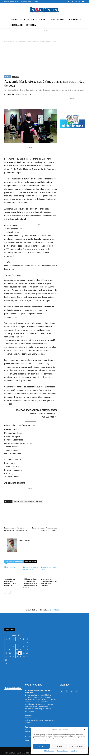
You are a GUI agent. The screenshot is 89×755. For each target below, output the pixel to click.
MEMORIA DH (16, 25)
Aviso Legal (74, 751)
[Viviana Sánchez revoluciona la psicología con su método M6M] (12, 571)
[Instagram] (75, 1)
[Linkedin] (42, 103)
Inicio (5, 41)
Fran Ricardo (10, 94)
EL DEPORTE (73, 20)
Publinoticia (16, 76)
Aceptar (41, 746)
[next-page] (9, 592)
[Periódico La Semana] (44, 10)
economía (39, 501)
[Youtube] (83, 1)
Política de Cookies (49, 751)
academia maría (18, 501)
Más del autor (30, 562)
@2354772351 (56, 610)
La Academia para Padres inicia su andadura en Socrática (44, 529)
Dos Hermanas (29, 501)
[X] (79, 1)
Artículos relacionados (14, 562)
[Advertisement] (44, 59)
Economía (13, 41)
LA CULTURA (30, 20)
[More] (52, 103)
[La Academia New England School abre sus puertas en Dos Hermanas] (49, 571)
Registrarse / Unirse (26, 1)
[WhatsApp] (32, 103)
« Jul (5, 663)
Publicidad (35, 1)
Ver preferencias (77, 746)
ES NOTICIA (16, 20)
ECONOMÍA (31, 25)
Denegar (59, 746)
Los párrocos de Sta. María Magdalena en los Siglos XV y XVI (16, 529)
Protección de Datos (62, 751)
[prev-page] (5, 592)
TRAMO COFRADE (57, 20)
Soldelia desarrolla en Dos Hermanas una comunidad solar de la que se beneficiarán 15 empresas (30, 583)
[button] (85, 730)
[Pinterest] (47, 103)
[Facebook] (72, 1)
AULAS (42, 20)
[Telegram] (37, 103)
